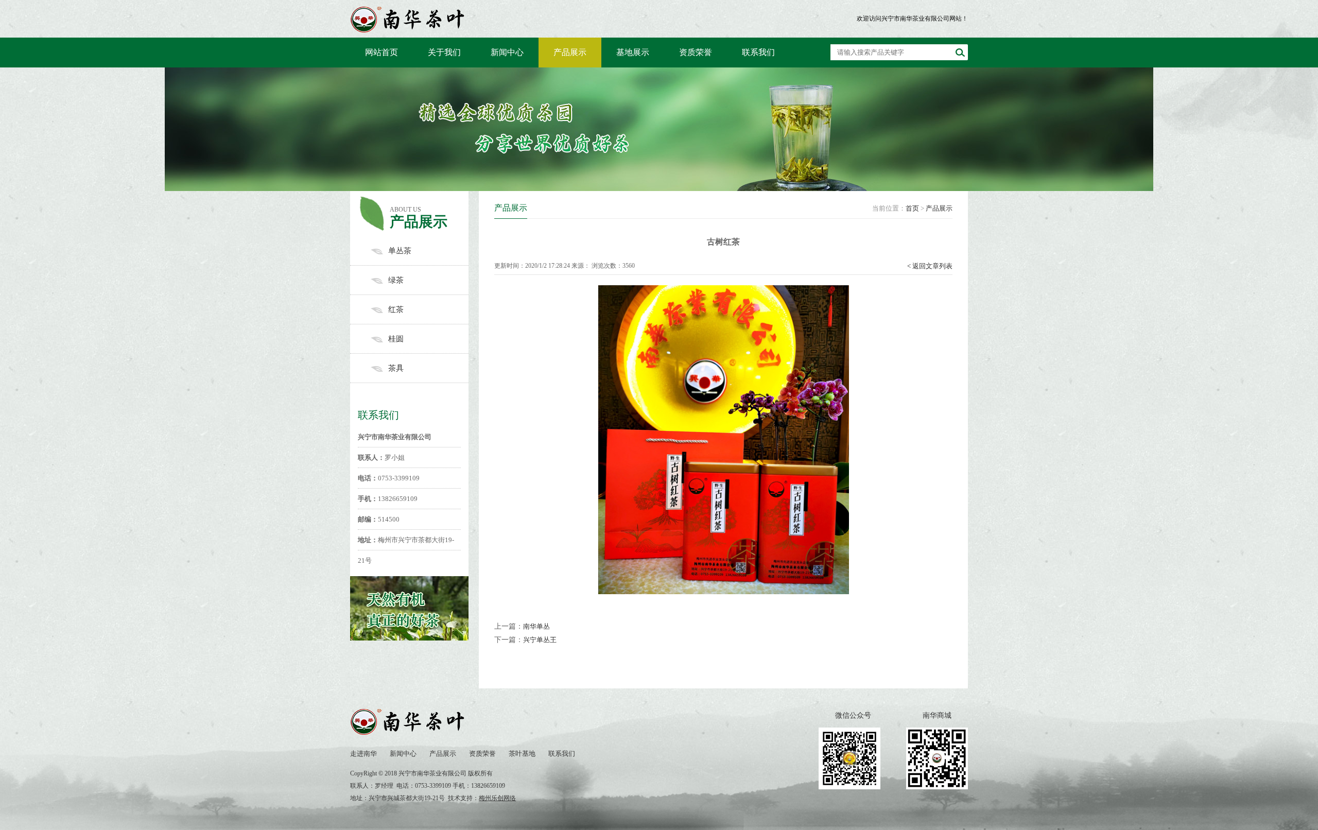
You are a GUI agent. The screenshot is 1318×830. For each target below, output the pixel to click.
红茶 (396, 309)
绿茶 (396, 280)
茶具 (396, 368)
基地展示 (632, 52)
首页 (912, 208)
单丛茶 (399, 251)
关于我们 (444, 52)
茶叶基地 (522, 753)
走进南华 (363, 753)
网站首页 (381, 52)
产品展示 (569, 52)
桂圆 (396, 339)
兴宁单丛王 (540, 640)
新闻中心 (507, 52)
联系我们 (758, 52)
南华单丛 (536, 626)
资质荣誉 (695, 52)
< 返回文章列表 (929, 266)
